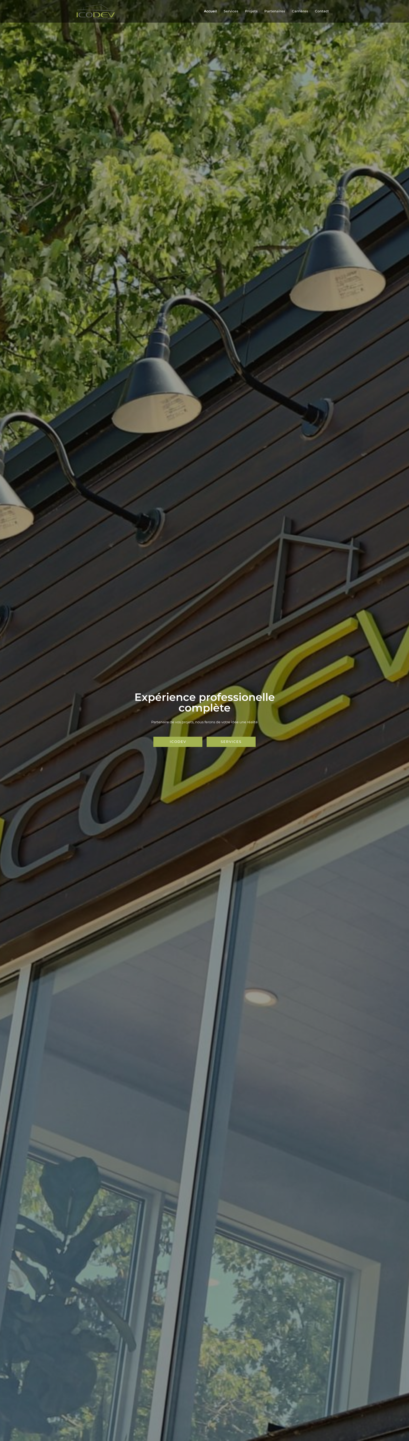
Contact (322, 11)
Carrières (300, 11)
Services (231, 11)
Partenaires (274, 11)
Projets (251, 11)
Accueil (210, 11)
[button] (177, 742)
